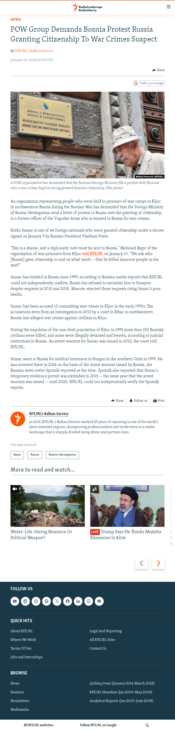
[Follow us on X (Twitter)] (57, 601)
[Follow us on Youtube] (14, 601)
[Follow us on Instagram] (36, 601)
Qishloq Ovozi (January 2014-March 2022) (122, 683)
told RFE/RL (92, 254)
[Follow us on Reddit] (25, 601)
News (15, 20)
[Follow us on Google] (46, 601)
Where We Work (23, 640)
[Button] (158, 70)
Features (17, 692)
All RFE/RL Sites (102, 640)
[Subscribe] (99, 601)
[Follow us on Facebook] (67, 601)
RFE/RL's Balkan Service (34, 51)
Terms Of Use (20, 648)
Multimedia (19, 709)
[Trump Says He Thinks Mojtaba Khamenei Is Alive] (127, 506)
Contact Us (98, 648)
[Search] (147, 725)
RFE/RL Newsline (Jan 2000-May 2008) (121, 692)
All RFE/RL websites (39, 725)
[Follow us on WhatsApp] (88, 601)
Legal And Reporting (106, 631)
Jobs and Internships (26, 657)
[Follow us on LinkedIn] (78, 601)
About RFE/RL (21, 631)
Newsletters (19, 701)
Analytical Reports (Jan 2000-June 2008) (122, 701)
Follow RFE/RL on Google (98, 725)
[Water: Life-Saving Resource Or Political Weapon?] (47, 506)
